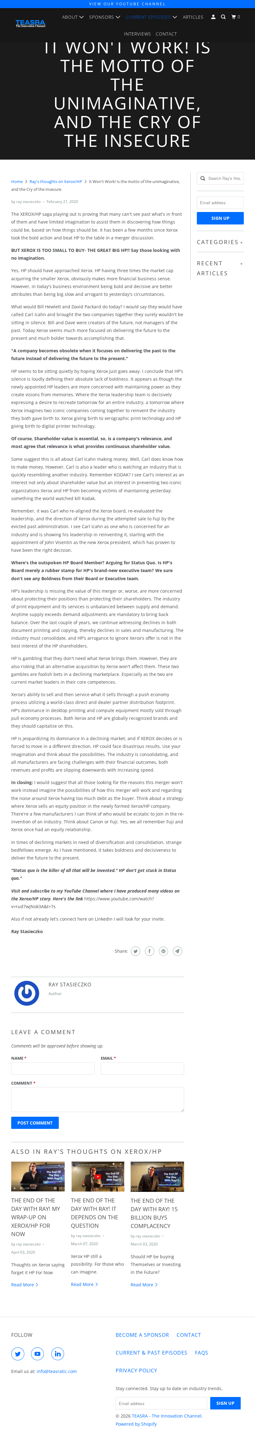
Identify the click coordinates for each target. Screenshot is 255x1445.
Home (17, 181)
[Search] (224, 17)
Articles (193, 17)
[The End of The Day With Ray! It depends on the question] (97, 1176)
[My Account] (214, 17)
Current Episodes (149, 17)
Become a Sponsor (142, 1335)
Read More (23, 1285)
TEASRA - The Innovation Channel (167, 1416)
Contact (166, 34)
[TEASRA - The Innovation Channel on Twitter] (19, 1354)
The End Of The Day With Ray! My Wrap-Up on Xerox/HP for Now (35, 1217)
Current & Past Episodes (152, 1352)
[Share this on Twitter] (134, 951)
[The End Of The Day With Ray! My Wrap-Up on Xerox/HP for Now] (38, 1176)
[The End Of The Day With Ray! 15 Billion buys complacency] (157, 1177)
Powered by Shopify (136, 1424)
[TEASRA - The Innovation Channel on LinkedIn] (59, 1354)
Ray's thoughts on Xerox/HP (56, 181)
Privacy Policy (136, 1370)
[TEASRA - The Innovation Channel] (30, 24)
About (70, 17)
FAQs (201, 1352)
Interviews (137, 34)
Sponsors (102, 17)
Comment (23, 1083)
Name (18, 1058)
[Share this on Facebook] (148, 951)
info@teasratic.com (57, 1371)
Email (108, 1058)
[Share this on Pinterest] (162, 951)
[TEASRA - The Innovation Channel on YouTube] (39, 1354)
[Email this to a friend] (176, 951)
